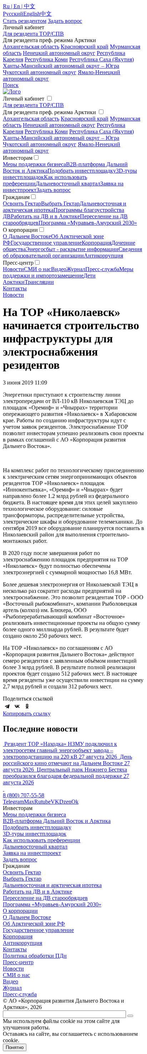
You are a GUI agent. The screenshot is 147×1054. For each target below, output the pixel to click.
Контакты (15, 288)
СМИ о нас (37, 269)
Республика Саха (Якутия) (101, 59)
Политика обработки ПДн (35, 956)
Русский (13, 14)
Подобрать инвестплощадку (81, 171)
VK (55, 802)
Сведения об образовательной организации (72, 252)
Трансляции (39, 282)
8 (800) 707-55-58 (23, 795)
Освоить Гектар (22, 203)
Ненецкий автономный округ (59, 53)
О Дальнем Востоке (27, 236)
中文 (46, 14)
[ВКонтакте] (17, 706)
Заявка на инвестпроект (32, 853)
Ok (74, 802)
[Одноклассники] (27, 706)
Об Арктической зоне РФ (34, 924)
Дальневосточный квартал (68, 183)
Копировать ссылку (27, 714)
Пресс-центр (18, 962)
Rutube (42, 802)
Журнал (75, 269)
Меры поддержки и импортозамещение (68, 272)
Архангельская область (31, 47)
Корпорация (96, 243)
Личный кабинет (23, 99)
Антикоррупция (103, 256)
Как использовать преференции (41, 840)
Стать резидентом (24, 21)
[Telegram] (7, 706)
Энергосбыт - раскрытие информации (72, 249)
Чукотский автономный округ (39, 72)
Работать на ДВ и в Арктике (45, 216)
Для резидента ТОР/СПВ (33, 34)
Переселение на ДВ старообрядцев (45, 898)
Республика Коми (46, 59)
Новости (13, 269)
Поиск (11, 85)
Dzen (65, 802)
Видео (58, 269)
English (31, 14)
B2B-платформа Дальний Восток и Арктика (57, 821)
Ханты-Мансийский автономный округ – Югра (61, 66)
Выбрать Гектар (60, 203)
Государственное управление (46, 243)
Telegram (13, 802)
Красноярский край (84, 47)
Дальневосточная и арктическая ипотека (52, 885)
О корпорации (20, 911)
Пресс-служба (102, 269)
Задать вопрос (53, 190)
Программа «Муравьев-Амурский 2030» (88, 223)
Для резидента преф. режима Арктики (49, 112)
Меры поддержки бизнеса (34, 164)
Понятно (15, 1047)
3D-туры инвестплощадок (34, 834)
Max (29, 802)
